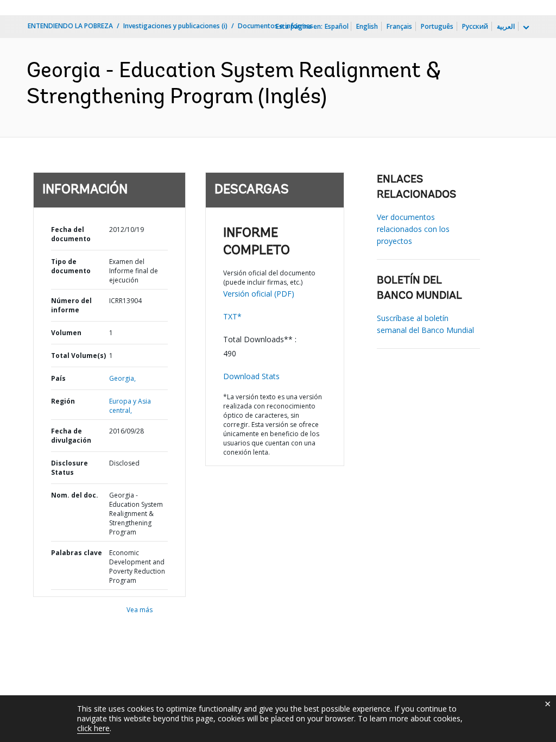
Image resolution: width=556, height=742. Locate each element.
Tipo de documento (71, 266)
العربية (506, 26)
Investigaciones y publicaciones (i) (175, 25)
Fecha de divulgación (71, 435)
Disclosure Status (69, 467)
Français (399, 26)
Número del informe (71, 305)
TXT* (232, 316)
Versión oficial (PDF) (258, 293)
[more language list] (525, 28)
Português (437, 26)
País (58, 378)
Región (63, 401)
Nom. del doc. (74, 495)
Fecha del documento (71, 234)
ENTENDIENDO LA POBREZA (70, 25)
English (367, 26)
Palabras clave (76, 552)
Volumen (66, 332)
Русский (475, 26)
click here (93, 728)
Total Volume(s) (78, 355)
